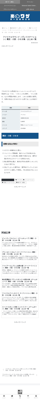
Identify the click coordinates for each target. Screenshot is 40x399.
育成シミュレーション (9, 182)
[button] (36, 288)
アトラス (19, 179)
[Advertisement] (20, 67)
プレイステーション (9, 179)
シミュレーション (29, 179)
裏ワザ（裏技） (22, 182)
